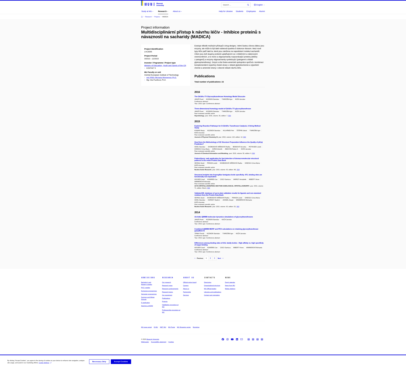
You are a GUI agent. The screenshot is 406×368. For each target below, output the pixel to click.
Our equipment (167, 295)
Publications (166, 298)
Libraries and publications (212, 292)
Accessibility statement (158, 342)
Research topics (167, 292)
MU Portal (171, 327)
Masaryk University (152, 339)
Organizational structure (212, 285)
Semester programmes (149, 294)
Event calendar (230, 282)
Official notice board (189, 282)
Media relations (230, 289)
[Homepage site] (152, 3)
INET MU (163, 327)
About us (188, 277)
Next (219, 258)
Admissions (148, 277)
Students (239, 11)
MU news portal (146, 327)
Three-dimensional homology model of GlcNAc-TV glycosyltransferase (222, 109)
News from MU (230, 285)
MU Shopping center (184, 327)
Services (186, 295)
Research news (167, 285)
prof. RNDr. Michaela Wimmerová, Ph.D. (161, 77)
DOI (229, 116)
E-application (145, 302)
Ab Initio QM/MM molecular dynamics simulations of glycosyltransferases (223, 217)
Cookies (171, 342)
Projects (164, 301)
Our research (166, 282)
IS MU (156, 327)
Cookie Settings (44, 363)
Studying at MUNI (147, 306)
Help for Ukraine (226, 11)
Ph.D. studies (145, 287)
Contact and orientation (212, 295)
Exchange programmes (149, 291)
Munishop (196, 327)
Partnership (187, 292)
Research (167, 277)
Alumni (262, 11)
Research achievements (170, 289)
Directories (207, 282)
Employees (251, 11)
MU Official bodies (210, 289)
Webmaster (145, 342)
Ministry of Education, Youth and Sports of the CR (165, 66)
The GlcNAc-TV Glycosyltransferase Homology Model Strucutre (219, 96)
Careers (186, 285)
